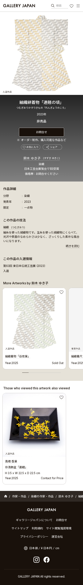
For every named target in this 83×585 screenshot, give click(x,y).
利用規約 (37, 528)
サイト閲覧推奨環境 (59, 528)
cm (57, 548)
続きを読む (73, 246)
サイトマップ (19, 528)
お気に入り (72, 6)
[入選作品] (41, 53)
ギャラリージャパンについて (34, 520)
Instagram (36, 560)
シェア (53, 147)
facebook (47, 560)
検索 (59, 5)
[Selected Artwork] (34, 425)
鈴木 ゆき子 (41, 158)
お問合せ (41, 132)
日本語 (33, 548)
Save (61, 293)
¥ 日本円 (46, 548)
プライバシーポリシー (34, 536)
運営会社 (57, 536)
